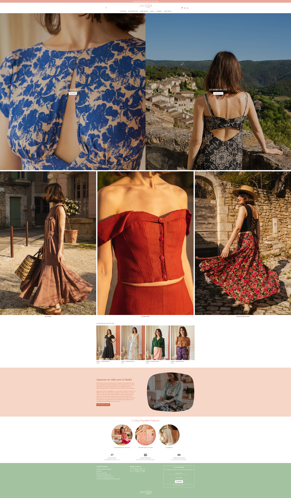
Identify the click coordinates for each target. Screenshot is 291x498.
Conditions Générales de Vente (104, 477)
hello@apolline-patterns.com (112, 459)
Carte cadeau (167, 11)
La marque (159, 11)
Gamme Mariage (144, 11)
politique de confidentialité (185, 484)
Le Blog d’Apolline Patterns (103, 469)
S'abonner (179, 481)
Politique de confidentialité (103, 475)
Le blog (152, 11)
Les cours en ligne (133, 11)
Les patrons (123, 11)
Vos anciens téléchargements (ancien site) (108, 479)
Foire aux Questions (101, 473)
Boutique (98, 471)
